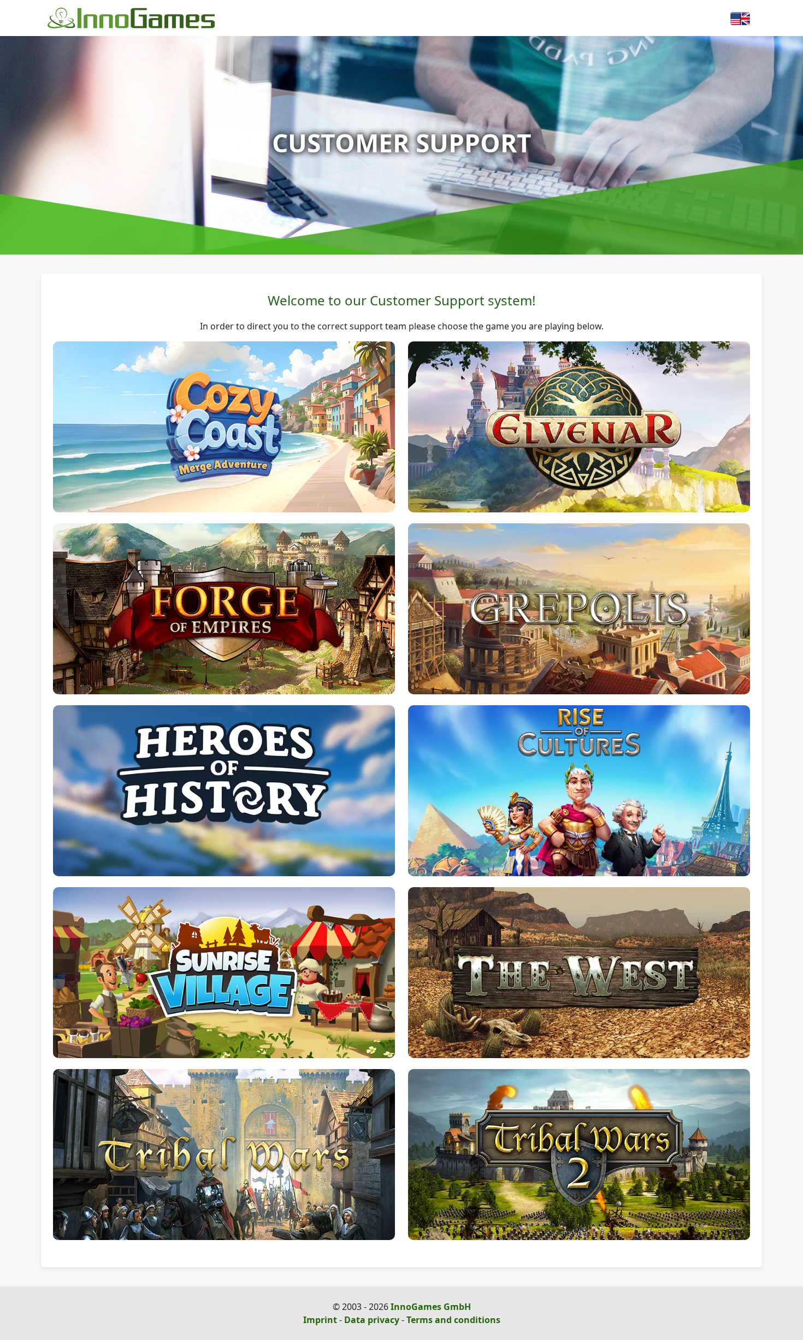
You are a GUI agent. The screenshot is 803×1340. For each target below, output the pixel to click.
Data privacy (371, 1320)
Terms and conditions (453, 1320)
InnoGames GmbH (431, 1307)
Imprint (320, 1320)
